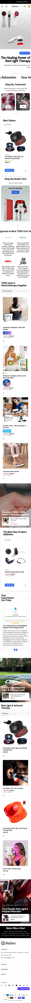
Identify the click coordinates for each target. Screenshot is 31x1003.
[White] (3, 324)
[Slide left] (13, 113)
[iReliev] (8, 945)
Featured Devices (7, 291)
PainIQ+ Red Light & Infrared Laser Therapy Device (17, 695)
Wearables (5, 713)
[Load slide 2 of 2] (17, 74)
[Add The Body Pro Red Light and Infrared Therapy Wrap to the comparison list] (25, 171)
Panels (21, 713)
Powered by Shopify (18, 1000)
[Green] (3, 373)
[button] (2, 6)
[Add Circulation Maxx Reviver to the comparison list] (3, 479)
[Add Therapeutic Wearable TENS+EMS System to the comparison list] (3, 341)
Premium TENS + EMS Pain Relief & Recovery (18, 519)
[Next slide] (20, 73)
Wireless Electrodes (20, 291)
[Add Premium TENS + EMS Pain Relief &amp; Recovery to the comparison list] (3, 439)
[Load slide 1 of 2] (14, 74)
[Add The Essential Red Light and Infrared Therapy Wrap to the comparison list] (3, 836)
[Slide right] (17, 113)
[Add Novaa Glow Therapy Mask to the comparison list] (3, 874)
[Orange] (5, 373)
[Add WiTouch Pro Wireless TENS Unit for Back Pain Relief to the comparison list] (3, 393)
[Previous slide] (10, 73)
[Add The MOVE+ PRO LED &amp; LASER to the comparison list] (3, 796)
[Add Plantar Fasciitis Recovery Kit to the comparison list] (25, 586)
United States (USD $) (22, 2)
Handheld (13, 713)
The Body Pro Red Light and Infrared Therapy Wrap (17, 916)
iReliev (13, 1000)
